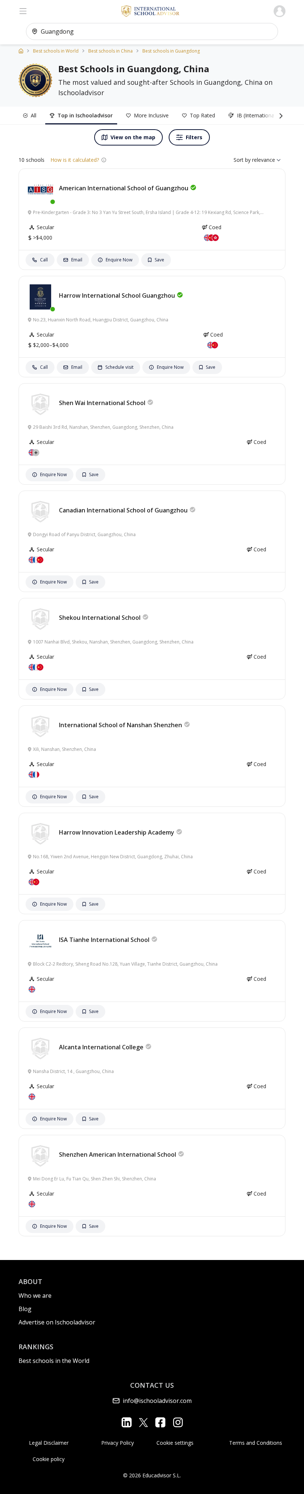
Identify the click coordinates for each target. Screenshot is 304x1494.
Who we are (35, 1295)
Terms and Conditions (255, 1442)
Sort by (242, 159)
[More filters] (279, 115)
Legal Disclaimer (49, 1442)
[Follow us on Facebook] (160, 1422)
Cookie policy (49, 1459)
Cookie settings (175, 1442)
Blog (25, 1309)
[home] (21, 50)
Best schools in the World (54, 1361)
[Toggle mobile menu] (23, 11)
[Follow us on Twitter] (143, 1422)
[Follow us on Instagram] (178, 1422)
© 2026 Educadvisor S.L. (152, 1475)
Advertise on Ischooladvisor (57, 1322)
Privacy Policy (117, 1442)
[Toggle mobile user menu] (279, 11)
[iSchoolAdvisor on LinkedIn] (127, 1422)
